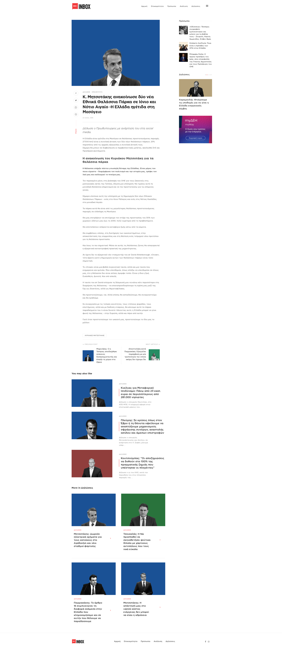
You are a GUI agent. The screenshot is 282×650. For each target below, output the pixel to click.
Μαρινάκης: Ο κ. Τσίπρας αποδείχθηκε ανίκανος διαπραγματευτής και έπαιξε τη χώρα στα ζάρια (106, 355)
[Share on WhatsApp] (76, 107)
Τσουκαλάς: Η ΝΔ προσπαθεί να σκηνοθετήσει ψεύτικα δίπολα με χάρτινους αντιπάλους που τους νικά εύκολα (136, 542)
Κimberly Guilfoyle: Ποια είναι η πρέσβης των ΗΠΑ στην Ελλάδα (200, 45)
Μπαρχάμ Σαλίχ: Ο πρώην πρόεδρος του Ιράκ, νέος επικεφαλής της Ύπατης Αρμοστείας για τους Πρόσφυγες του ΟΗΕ (200, 60)
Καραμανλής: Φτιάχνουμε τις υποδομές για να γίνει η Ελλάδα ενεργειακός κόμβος (194, 104)
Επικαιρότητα (157, 6)
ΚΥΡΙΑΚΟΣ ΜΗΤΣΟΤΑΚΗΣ (94, 335)
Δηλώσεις (195, 6)
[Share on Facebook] (76, 93)
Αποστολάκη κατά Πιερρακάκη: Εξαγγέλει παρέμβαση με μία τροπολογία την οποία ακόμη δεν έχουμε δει (135, 354)
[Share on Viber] (76, 114)
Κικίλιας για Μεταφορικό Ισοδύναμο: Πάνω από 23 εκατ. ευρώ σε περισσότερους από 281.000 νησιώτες (141, 392)
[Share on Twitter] (76, 100)
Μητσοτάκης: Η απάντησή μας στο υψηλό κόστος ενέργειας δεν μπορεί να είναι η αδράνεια (136, 608)
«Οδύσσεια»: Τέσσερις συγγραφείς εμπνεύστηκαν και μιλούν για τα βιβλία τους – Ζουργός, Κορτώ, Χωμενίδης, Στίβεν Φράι (200, 33)
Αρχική (144, 6)
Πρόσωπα (171, 6)
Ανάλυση (184, 6)
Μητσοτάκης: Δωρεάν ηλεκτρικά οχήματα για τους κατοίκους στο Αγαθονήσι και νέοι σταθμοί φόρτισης (88, 540)
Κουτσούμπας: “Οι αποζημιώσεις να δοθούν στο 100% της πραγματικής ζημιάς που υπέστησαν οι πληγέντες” (142, 463)
